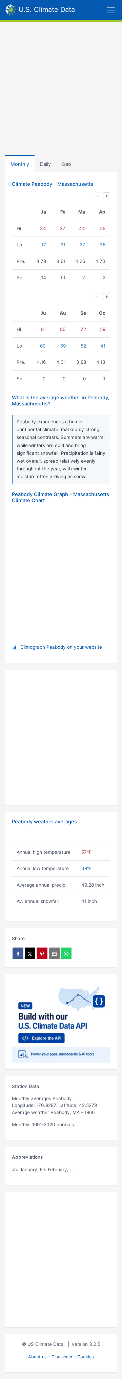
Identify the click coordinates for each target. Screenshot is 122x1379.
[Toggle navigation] (98, 10)
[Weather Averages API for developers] (61, 1022)
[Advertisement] (61, 86)
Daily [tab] (45, 164)
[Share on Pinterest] (42, 953)
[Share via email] (54, 953)
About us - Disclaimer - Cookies (61, 1356)
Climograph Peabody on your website (61, 647)
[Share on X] (30, 953)
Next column (106, 195)
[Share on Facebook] (18, 953)
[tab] (66, 163)
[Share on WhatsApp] (66, 953)
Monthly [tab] (20, 164)
